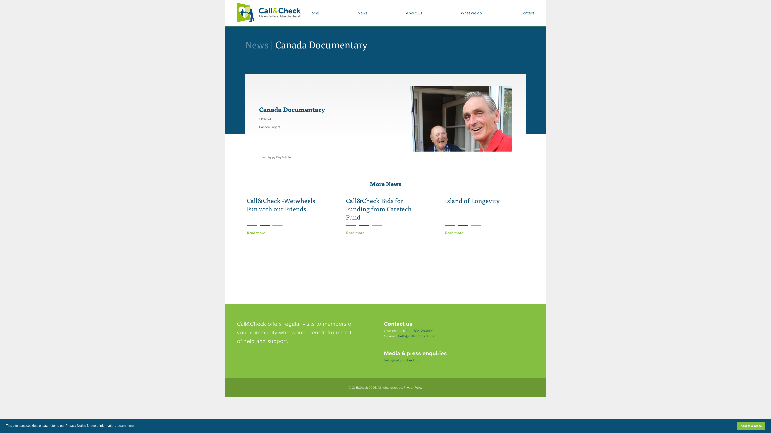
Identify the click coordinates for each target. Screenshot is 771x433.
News (362, 13)
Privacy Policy (413, 387)
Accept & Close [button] (751, 425)
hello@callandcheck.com (417, 336)
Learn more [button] (125, 425)
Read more (256, 233)
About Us (414, 13)
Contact (527, 13)
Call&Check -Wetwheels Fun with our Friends (281, 204)
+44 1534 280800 (419, 330)
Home (314, 13)
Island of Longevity (472, 200)
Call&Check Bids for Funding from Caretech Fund (379, 208)
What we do (471, 13)
